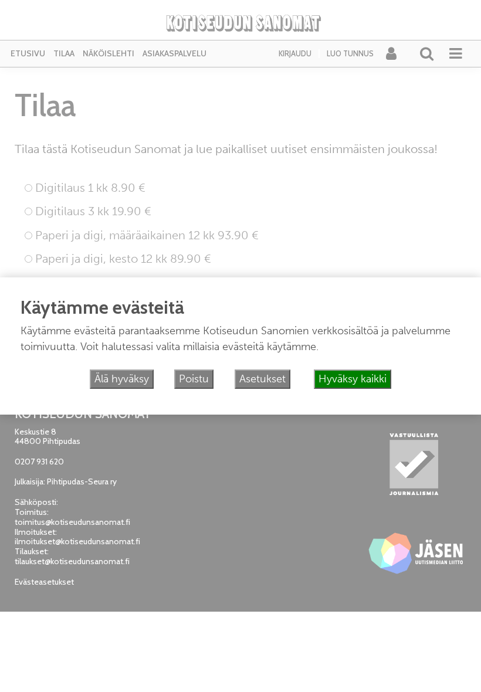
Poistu (194, 378)
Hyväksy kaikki (353, 378)
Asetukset (262, 378)
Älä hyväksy (121, 378)
